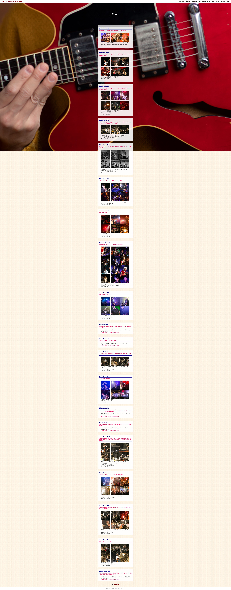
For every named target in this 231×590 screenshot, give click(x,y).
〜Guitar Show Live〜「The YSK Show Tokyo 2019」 (111, 180)
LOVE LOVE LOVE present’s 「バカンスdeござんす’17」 (111, 474)
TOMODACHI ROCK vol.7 (104, 378)
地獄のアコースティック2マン (105, 541)
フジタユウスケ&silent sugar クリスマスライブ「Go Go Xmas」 (113, 30)
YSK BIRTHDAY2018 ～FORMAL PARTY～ (108, 340)
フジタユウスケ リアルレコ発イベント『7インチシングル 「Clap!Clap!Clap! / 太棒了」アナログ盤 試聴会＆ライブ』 (115, 123)
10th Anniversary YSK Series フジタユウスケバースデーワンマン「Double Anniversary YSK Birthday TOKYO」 (115, 574)
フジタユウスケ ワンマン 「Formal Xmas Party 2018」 (111, 244)
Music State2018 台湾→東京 (105, 294)
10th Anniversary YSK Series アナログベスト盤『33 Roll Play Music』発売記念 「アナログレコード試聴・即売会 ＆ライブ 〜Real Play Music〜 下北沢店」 (115, 439)
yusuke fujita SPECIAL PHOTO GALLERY (110, 332)
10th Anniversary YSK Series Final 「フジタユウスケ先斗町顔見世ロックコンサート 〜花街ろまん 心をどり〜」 (115, 410)
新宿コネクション (103, 212)
